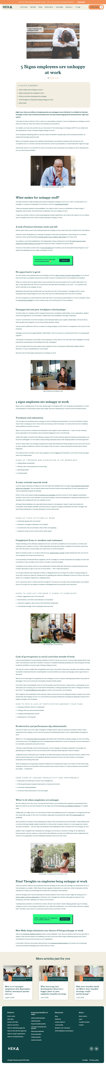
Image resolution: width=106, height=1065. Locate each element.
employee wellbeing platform (32, 934)
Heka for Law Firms (13, 1025)
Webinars (58, 1019)
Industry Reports (60, 1022)
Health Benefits (35, 1021)
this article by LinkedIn (25, 300)
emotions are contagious (47, 495)
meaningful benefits (61, 204)
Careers (81, 1025)
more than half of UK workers (36, 739)
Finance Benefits (36, 1034)
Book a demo (83, 1016)
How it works (11, 1016)
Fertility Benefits (36, 1037)
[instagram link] (91, 1048)
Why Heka (10, 1019)
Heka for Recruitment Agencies (16, 1031)
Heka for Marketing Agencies (16, 1028)
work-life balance (47, 248)
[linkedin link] (96, 1048)
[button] (69, 7)
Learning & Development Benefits (38, 1027)
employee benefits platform (59, 943)
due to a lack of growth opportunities (68, 275)
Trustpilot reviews (84, 1022)
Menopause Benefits (37, 1031)
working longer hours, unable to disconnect (52, 237)
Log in (80, 1019)
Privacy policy (94, 1060)
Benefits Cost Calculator (62, 1028)
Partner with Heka (12, 1022)
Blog (56, 1016)
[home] (7, 7)
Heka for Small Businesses (15, 1036)
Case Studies (59, 1025)
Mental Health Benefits (38, 1018)
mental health (77, 815)
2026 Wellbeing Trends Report (64, 1031)
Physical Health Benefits (38, 1024)
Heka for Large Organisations (16, 1034)
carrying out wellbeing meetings (69, 806)
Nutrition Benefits (36, 1040)
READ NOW (81, 2)
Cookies (85, 1060)
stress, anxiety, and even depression (27, 897)
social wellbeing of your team (35, 690)
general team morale (57, 553)
